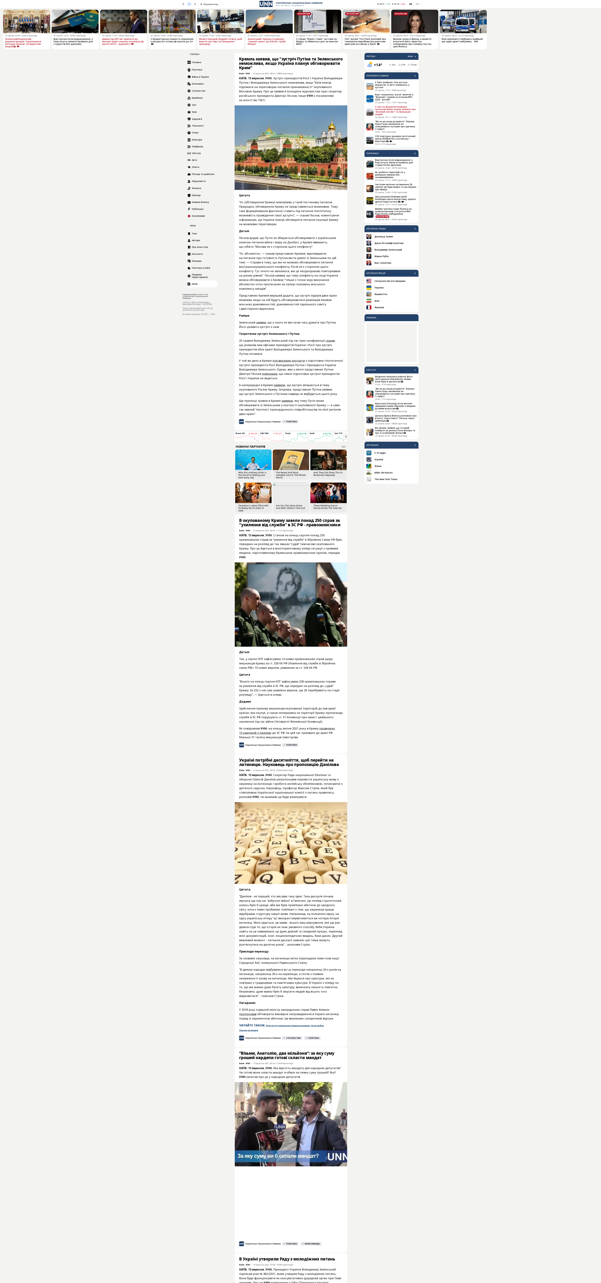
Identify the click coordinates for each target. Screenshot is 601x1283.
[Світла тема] (183, 4)
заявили (279, 385)
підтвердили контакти (288, 360)
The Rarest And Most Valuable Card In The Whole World (291, 475)
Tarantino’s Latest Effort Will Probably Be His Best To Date (253, 508)
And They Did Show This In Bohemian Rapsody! (327, 473)
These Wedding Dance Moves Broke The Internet (327, 507)
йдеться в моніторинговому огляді (285, 548)
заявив (261, 322)
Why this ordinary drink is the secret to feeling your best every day (252, 475)
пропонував (247, 1014)
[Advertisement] (391, 342)
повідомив (269, 374)
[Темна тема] (195, 4)
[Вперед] (346, 436)
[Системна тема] (189, 4)
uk (410, 4)
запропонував (286, 779)
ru (417, 4)
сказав (330, 340)
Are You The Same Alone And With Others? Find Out (290, 507)
